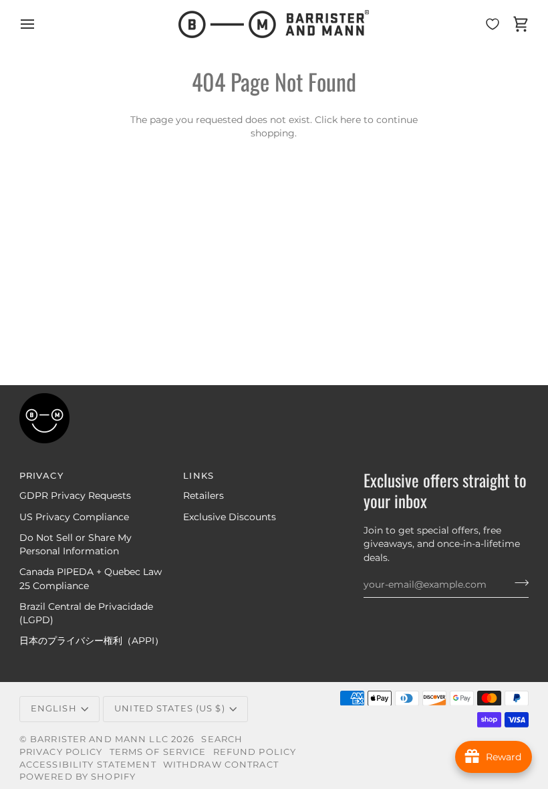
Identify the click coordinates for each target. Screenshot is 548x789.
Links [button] (198, 476)
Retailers (203, 495)
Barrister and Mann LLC (99, 739)
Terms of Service (158, 752)
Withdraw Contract (221, 765)
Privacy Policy (61, 752)
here (350, 119)
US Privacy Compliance (74, 517)
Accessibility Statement (87, 765)
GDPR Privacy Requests (75, 495)
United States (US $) (169, 708)
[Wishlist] (492, 24)
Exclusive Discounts (229, 517)
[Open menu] (39, 24)
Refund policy (255, 752)
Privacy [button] (41, 476)
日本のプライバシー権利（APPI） (91, 640)
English (54, 708)
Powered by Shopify (77, 777)
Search (222, 739)
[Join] (518, 583)
